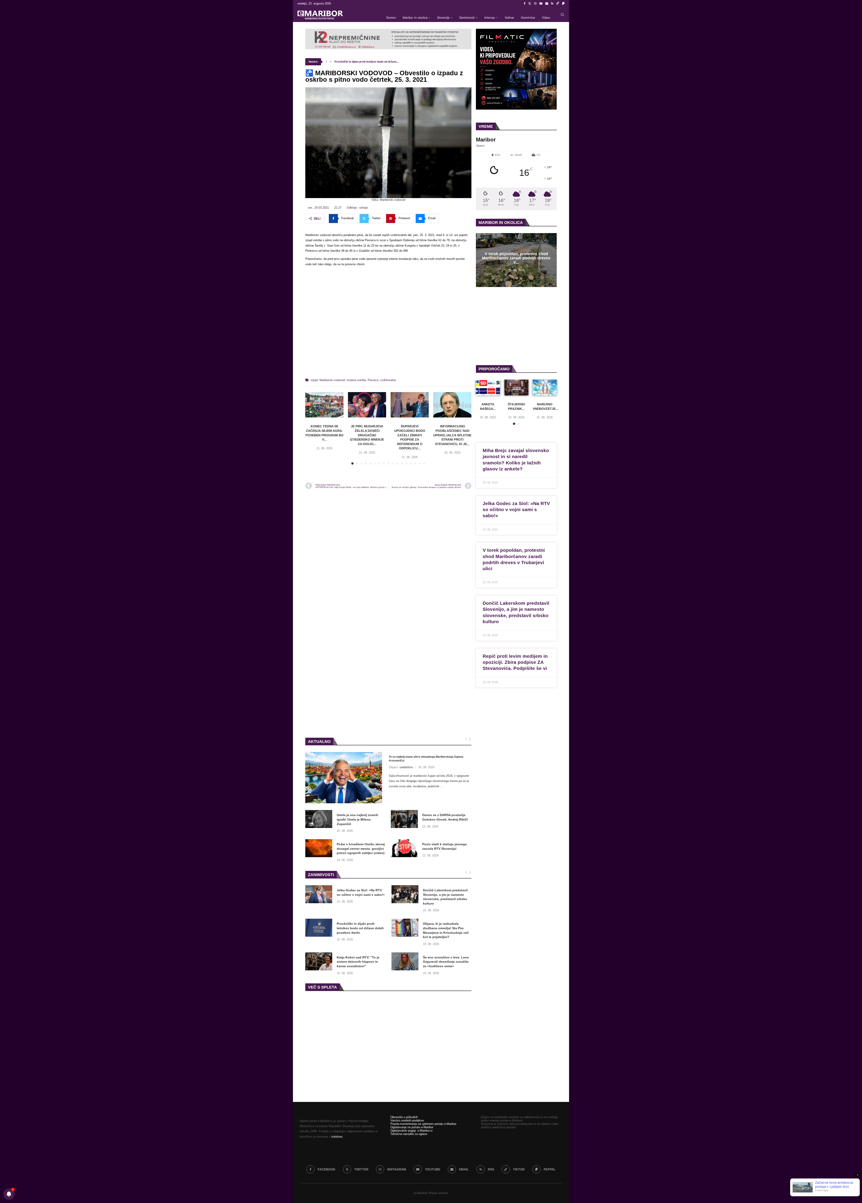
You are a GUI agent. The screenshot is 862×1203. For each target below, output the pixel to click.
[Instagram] (535, 3)
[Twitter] (529, 3)
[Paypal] (563, 3)
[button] (326, 61)
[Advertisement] (388, 324)
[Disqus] (388, 553)
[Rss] (552, 3)
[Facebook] (524, 3)
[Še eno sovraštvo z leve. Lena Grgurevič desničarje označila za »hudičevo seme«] (404, 961)
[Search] (562, 14)
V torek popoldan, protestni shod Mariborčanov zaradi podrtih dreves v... (516, 258)
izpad (314, 380)
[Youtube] (540, 3)
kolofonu (337, 1136)
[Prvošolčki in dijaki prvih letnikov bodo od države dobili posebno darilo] (318, 928)
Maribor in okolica (415, 17)
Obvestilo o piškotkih (404, 1117)
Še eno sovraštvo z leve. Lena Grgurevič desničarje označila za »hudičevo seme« (446, 962)
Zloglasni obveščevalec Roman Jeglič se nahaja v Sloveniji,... (373, 61)
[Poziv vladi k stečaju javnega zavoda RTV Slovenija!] (404, 848)
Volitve (509, 17)
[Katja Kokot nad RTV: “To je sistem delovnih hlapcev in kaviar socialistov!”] (318, 961)
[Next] (469, 739)
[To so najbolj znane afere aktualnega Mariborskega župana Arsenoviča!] (343, 777)
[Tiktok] (557, 3)
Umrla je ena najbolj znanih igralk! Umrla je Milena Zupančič (357, 819)
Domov (391, 17)
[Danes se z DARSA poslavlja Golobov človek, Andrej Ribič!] (404, 819)
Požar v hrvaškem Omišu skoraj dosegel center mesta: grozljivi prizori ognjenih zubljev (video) (361, 848)
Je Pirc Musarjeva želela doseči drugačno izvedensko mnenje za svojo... (367, 435)
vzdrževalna (388, 380)
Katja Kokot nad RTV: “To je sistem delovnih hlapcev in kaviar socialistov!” (358, 962)
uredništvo (406, 767)
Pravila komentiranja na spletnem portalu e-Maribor (423, 1124)
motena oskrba (356, 380)
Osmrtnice (528, 17)
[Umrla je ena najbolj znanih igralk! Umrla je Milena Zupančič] (318, 819)
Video (546, 17)
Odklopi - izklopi (357, 207)
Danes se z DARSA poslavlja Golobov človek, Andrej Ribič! (445, 817)
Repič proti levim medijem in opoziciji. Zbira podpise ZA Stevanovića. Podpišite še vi (515, 662)
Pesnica (373, 380)
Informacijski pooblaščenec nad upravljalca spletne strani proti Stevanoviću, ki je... (452, 435)
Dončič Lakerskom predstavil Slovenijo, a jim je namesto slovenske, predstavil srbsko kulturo (445, 896)
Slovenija (443, 17)
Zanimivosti (467, 17)
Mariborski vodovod (332, 380)
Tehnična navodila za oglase (408, 1134)
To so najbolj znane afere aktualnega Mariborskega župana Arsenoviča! (426, 758)
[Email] (546, 3)
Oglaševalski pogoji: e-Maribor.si (411, 1130)
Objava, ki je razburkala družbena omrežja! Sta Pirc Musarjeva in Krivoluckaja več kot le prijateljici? (446, 930)
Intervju (489, 17)
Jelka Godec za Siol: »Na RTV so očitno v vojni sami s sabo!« (361, 892)
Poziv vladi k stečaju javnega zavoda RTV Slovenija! (444, 846)
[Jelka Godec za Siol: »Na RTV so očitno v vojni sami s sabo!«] (318, 894)
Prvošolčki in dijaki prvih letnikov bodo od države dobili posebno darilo (360, 928)
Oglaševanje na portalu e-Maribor (411, 1127)
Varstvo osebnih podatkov (407, 1120)
